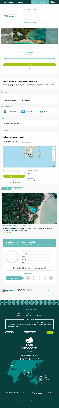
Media (27, 313)
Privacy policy (29, 400)
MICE (35, 313)
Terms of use (21, 400)
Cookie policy (37, 400)
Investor (28, 315)
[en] (53, 2)
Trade (18, 313)
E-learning (37, 315)
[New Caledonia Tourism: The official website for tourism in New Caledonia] (10, 16)
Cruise (18, 315)
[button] (55, 15)
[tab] (6, 188)
